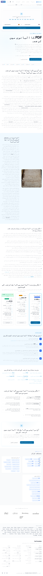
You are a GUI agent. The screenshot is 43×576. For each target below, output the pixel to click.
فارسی (34, 529)
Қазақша (32, 530)
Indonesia (7, 529)
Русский (18, 532)
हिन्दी (18, 529)
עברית (21, 529)
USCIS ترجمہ (28, 547)
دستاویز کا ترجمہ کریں (35, 59)
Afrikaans (40, 527)
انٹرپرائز (18, 1)
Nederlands (9, 530)
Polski (38, 532)
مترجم (38, 1)
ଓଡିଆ (2, 530)
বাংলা (22, 527)
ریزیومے (29, 561)
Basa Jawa (36, 530)
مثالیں (23, 1)
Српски (40, 533)
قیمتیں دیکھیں (14, 442)
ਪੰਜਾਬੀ (41, 532)
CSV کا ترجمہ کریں (36, 498)
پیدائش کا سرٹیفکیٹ (27, 550)
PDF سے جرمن (37, 463)
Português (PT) (27, 532)
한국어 (28, 530)
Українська (11, 533)
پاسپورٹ (8, 459)
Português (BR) (33, 532)
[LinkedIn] (7, 573)
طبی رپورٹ (29, 549)
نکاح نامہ (29, 552)
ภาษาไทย (27, 533)
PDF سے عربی (37, 461)
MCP (2, 1)
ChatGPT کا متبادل (38, 547)
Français (27, 529)
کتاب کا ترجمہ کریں (36, 493)
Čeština (15, 527)
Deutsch (8, 527)
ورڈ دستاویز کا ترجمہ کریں (35, 480)
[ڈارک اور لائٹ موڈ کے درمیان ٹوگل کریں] (13, 2)
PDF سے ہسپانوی (37, 459)
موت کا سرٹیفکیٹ (16, 464)
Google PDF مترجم (10, 376)
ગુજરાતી (24, 529)
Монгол (22, 530)
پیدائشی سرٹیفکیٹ (15, 459)
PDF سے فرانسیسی (29, 459)
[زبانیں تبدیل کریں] (21, 25)
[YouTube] (2, 573)
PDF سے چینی (31, 461)
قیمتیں (27, 1)
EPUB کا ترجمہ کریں (36, 491)
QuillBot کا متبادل (38, 561)
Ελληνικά (4, 527)
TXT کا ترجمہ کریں (36, 500)
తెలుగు (31, 533)
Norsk (5, 530)
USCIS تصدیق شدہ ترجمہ (22, 379)
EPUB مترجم (25, 372)
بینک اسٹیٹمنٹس (8, 466)
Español (40, 529)
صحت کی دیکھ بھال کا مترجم (35, 383)
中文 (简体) (40, 535)
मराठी (19, 530)
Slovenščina (9, 532)
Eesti (37, 529)
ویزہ (18, 470)
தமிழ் (33, 533)
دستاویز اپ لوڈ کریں (27, 442)
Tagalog (19, 533)
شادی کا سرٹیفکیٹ (15, 462)
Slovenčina (14, 532)
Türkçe (15, 533)
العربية (36, 527)
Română (22, 532)
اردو (8, 533)
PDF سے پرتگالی (30, 463)
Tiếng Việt (4, 533)
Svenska (36, 533)
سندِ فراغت (9, 464)
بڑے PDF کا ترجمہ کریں (35, 482)
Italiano (4, 529)
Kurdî (25, 530)
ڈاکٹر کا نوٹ (28, 563)
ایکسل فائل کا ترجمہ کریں (35, 487)
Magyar (11, 529)
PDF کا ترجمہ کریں (36, 478)
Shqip (5, 532)
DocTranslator (38, 541)
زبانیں (33, 1)
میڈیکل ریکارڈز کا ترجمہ (36, 372)
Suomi (31, 529)
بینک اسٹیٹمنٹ (28, 560)
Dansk (12, 527)
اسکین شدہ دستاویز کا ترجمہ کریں (33, 484)
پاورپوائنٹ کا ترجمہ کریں (35, 489)
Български (25, 527)
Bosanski (18, 527)
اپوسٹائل (13, 470)
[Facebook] (5, 573)
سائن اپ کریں (13, 340)
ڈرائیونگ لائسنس (16, 468)
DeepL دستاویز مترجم (38, 551)
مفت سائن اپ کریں (24, 59)
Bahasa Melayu (14, 530)
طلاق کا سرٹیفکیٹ (7, 462)
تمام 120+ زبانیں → (6, 566)
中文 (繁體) (35, 535)
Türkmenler (23, 533)
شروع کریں (35, 322)
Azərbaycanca (30, 527)
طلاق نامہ (29, 553)
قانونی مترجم (11, 379)
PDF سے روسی (37, 465)
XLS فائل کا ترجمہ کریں (36, 376)
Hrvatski (15, 529)
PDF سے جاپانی (30, 465)
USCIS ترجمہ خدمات (28, 276)
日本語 (40, 530)
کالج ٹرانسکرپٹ (16, 466)
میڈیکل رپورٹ (8, 468)
